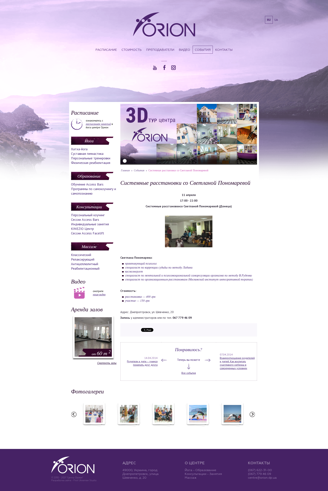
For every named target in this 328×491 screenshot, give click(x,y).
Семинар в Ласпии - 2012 (232, 428)
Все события (188, 373)
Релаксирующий (82, 259)
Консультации (89, 206)
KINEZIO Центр (82, 228)
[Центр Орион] (164, 24)
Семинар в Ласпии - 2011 (197, 428)
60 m (101, 353)
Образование (89, 176)
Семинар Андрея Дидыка (163, 428)
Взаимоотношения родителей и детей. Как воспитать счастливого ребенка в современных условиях (237, 363)
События (203, 50)
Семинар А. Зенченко (94, 428)
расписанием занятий (98, 124)
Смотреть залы (107, 363)
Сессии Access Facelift (87, 233)
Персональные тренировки (90, 158)
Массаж (89, 246)
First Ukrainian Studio (84, 480)
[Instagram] (173, 67)
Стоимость (131, 50)
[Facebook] (164, 67)
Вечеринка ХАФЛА (128, 428)
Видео (184, 50)
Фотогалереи (87, 391)
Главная (125, 170)
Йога (89, 140)
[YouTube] (155, 68)
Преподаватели (160, 50)
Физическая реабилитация (90, 163)
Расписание (106, 50)
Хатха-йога (79, 149)
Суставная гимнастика (87, 153)
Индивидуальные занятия (90, 224)
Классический (81, 255)
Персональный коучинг (88, 215)
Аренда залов (87, 309)
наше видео (99, 294)
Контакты (224, 50)
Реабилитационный (85, 268)
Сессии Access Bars (85, 219)
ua (276, 20)
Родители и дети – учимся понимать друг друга (142, 363)
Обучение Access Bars (87, 184)
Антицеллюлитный (84, 264)
